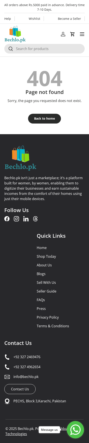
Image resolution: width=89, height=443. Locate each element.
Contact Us (18, 342)
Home (42, 247)
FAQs (41, 300)
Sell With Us (46, 282)
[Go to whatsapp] (75, 429)
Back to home (44, 118)
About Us (44, 265)
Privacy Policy (48, 317)
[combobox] (44, 48)
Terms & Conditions (53, 326)
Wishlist (34, 19)
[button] (72, 34)
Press (41, 308)
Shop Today (46, 256)
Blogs (41, 273)
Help (7, 19)
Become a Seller (69, 19)
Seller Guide (46, 291)
